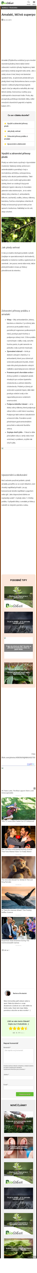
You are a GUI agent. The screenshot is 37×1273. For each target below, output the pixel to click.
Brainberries (18, 795)
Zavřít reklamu (32, 1257)
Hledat (28, 4)
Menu (34, 4)
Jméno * (6, 1074)
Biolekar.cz (5, 7)
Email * (6, 1084)
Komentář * (7, 1047)
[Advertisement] (19, 39)
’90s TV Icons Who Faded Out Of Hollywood (18, 821)
